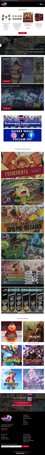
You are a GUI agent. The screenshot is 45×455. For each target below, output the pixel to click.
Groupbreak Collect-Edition (22, 402)
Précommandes (26, 416)
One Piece (11, 390)
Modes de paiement (27, 438)
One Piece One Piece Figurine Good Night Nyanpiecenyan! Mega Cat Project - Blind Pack (17, 25)
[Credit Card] (17, 453)
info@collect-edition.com (29, 0)
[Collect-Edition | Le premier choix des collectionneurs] (4, 4)
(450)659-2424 (21, 0)
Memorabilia (25, 424)
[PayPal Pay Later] (20, 453)
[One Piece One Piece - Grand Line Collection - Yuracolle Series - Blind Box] (6, 17)
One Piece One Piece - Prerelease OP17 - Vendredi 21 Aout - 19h (28, 25)
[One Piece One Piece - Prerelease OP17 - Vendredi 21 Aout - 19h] (28, 17)
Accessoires (25, 422)
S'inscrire (3, 436)
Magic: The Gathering (33, 343)
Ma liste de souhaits (5, 438)
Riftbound (33, 367)
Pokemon (11, 367)
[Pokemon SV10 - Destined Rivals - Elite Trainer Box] (39, 17)
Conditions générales (27, 436)
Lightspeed (30, 451)
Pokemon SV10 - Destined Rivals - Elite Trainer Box (39, 24)
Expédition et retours (27, 437)
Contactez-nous (26, 441)
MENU (43, 4)
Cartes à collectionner (27, 418)
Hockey (11, 343)
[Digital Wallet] (23, 453)
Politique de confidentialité (28, 440)
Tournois (24, 421)
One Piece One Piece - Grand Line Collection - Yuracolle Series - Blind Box (6, 25)
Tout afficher (22, 33)
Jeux (24, 419)
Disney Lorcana (33, 390)
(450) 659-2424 (3, 430)
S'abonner (25, 446)
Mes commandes (4, 437)
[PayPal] (19, 453)
